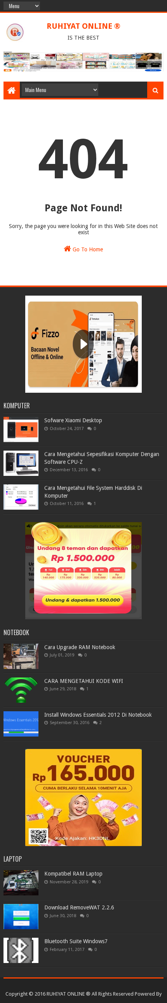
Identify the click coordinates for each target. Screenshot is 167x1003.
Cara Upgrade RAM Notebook (79, 647)
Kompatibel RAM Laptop (73, 874)
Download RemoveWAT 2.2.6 (79, 907)
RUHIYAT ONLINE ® (83, 26)
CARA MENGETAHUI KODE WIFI (83, 681)
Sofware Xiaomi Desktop (73, 420)
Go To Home (87, 249)
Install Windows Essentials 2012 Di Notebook (98, 715)
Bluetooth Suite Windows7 (76, 941)
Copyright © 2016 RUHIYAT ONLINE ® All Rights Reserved (69, 994)
